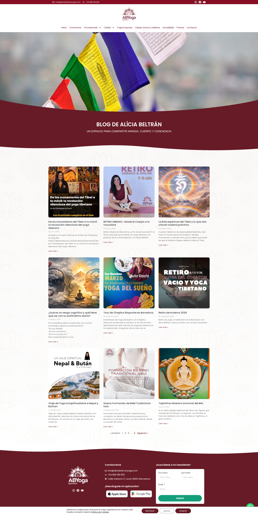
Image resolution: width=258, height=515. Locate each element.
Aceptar (183, 511)
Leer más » (53, 251)
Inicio (64, 27)
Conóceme (75, 27)
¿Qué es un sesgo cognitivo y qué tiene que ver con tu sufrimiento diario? (72, 314)
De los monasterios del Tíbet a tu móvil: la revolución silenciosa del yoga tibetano (72, 225)
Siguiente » (142, 433)
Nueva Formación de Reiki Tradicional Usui (126, 405)
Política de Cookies (100, 512)
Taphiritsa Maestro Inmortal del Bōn (181, 403)
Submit (180, 498)
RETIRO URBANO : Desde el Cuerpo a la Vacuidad (126, 223)
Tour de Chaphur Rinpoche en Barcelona (128, 312)
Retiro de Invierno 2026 (173, 312)
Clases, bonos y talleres (147, 27)
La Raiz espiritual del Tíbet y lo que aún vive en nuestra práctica (183, 223)
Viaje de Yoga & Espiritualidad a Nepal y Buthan (73, 405)
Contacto (192, 27)
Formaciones (91, 27)
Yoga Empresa (124, 27)
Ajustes (167, 511)
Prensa (180, 27)
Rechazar (150, 511)
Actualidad (168, 27)
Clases (107, 27)
